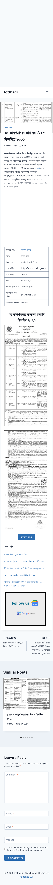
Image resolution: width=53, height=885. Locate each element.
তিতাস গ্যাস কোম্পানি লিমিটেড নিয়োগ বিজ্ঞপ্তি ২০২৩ (24, 568)
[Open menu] (47, 92)
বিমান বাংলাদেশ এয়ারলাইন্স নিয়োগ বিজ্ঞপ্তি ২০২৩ (13, 642)
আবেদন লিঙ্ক (26, 537)
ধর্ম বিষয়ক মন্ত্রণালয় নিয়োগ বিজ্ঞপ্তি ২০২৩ (20, 575)
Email (9, 826)
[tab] (21, 737)
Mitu (9, 146)
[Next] (45, 706)
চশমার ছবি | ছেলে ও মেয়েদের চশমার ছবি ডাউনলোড (23, 561)
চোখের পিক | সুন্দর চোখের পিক (15, 554)
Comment (12, 774)
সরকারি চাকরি (8, 127)
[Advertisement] (26, 60)
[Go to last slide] (8, 706)
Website (10, 840)
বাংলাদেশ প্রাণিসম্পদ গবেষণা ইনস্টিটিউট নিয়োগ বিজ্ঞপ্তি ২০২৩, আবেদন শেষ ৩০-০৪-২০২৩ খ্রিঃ (40, 646)
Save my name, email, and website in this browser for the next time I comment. (27, 849)
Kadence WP (27, 876)
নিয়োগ (37, 168)
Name (10, 813)
